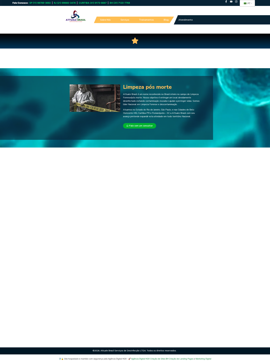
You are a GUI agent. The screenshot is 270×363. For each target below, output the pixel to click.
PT (248, 3)
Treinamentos (146, 19)
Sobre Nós (105, 19)
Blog (166, 19)
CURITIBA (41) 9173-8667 (93, 2)
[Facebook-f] (226, 1)
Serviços (125, 19)
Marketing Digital (203, 359)
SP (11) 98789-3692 (40, 2)
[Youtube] (231, 1)
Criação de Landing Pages (181, 359)
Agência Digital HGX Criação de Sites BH (149, 359)
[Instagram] (236, 1)
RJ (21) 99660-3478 (65, 2)
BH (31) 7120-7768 (120, 2)
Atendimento (185, 19)
